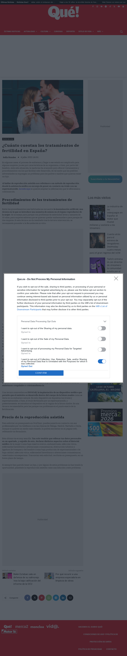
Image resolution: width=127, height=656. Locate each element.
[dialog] (63, 328)
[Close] (117, 279)
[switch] (102, 328)
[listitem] (63, 321)
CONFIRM (41, 373)
